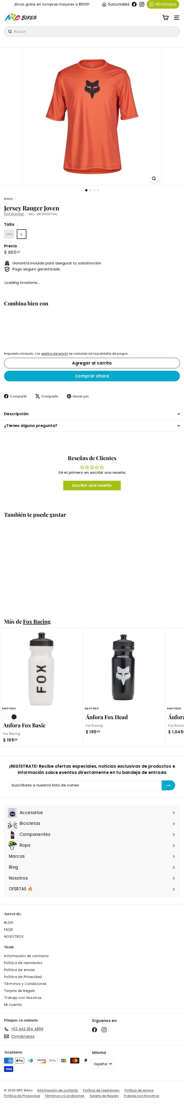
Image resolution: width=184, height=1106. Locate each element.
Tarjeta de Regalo (19, 990)
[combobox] (92, 31)
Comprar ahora (92, 376)
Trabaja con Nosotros (23, 997)
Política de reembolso (23, 962)
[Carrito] (165, 17)
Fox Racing (14, 213)
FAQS (8, 929)
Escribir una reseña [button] (91, 485)
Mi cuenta (13, 1004)
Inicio (9, 199)
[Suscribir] (168, 785)
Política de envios (19, 969)
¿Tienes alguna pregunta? (31, 425)
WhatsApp (165, 4)
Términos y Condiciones (25, 983)
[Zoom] (154, 178)
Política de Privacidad (23, 976)
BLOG (8, 922)
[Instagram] (141, 4)
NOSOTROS (13, 936)
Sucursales (118, 4)
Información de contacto (26, 956)
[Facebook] (134, 4)
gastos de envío (54, 354)
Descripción (16, 414)
